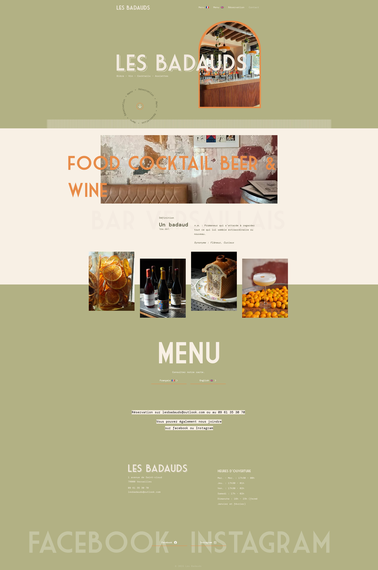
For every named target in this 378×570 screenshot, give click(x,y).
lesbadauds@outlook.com (183, 412)
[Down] (139, 106)
